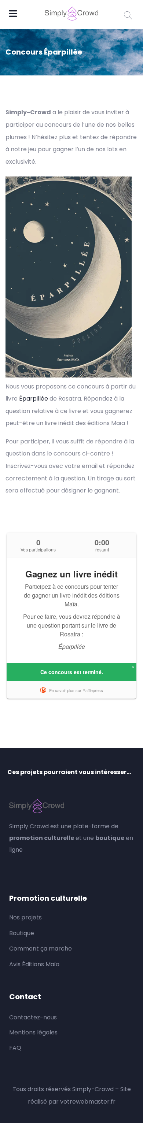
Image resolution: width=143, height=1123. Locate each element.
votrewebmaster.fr (87, 1101)
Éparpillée (33, 398)
